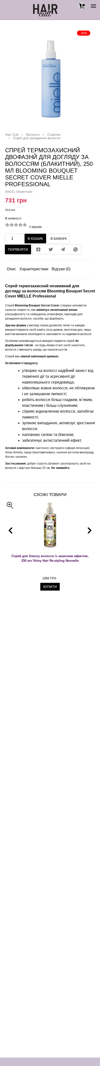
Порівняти (18, 249)
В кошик (35, 238)
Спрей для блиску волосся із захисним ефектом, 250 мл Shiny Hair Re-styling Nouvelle (50, 558)
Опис (11, 269)
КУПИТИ (50, 587)
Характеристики (33, 269)
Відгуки (61, 269)
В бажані (58, 238)
